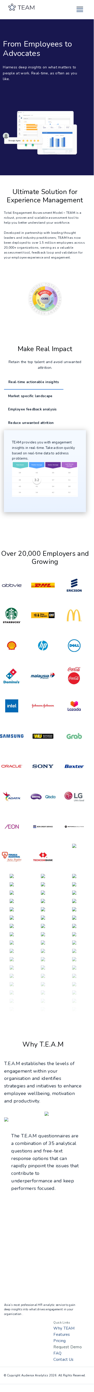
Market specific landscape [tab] (30, 396)
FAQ (57, 1353)
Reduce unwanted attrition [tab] (31, 423)
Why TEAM (63, 1328)
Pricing (59, 1340)
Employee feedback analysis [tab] (32, 409)
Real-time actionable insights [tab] (33, 382)
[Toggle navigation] (81, 9)
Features (61, 1334)
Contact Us (63, 1359)
